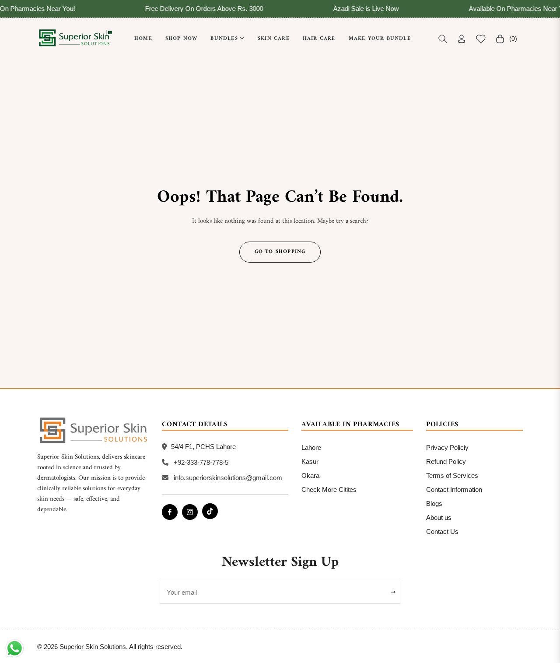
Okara (310, 475)
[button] (442, 39)
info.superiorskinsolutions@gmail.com (228, 477)
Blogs (434, 503)
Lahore (311, 447)
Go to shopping (280, 251)
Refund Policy (446, 461)
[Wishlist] (481, 39)
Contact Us (442, 531)
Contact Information (454, 489)
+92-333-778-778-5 (201, 462)
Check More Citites (329, 489)
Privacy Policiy (447, 447)
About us (439, 517)
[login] (461, 39)
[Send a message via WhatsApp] (14, 648)
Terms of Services (452, 475)
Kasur (309, 461)
